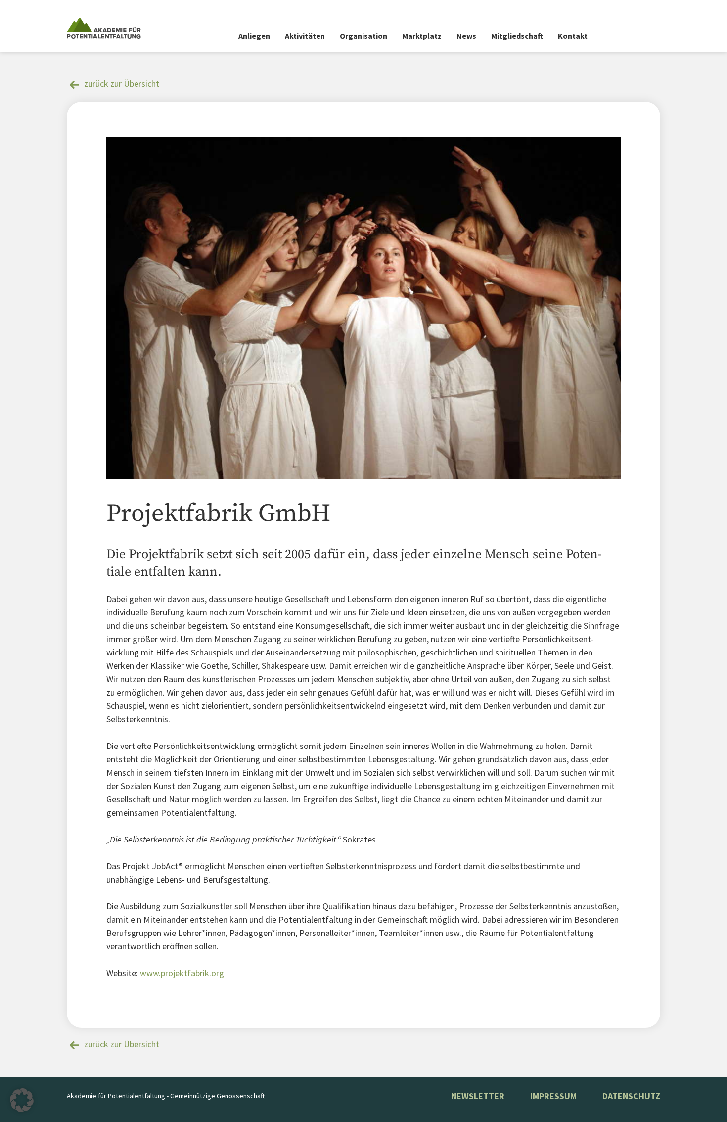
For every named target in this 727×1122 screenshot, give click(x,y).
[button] (22, 1100)
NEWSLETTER (477, 1096)
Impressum (553, 1096)
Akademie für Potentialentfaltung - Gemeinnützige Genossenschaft (166, 1095)
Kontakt (573, 36)
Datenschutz (631, 1096)
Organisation (363, 36)
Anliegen (254, 36)
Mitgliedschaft (517, 36)
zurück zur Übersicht (121, 83)
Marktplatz (422, 36)
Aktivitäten (305, 36)
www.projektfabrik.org (182, 973)
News (466, 36)
